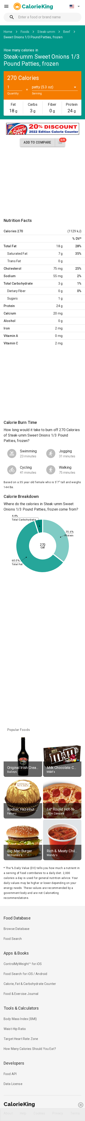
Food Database (17, 918)
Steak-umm (46, 32)
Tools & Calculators (21, 1008)
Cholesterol (13, 268)
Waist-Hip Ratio (15, 1029)
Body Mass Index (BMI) (20, 1019)
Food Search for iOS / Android (25, 974)
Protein (9, 306)
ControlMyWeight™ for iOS (23, 964)
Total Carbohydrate (18, 283)
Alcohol (9, 321)
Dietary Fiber (16, 291)
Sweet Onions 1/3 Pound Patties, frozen (33, 37)
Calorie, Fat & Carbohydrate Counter (30, 984)
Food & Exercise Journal (21, 994)
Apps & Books (16, 953)
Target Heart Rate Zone (21, 1039)
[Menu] (6, 6)
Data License (13, 1084)
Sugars (12, 298)
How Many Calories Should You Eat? (30, 1049)
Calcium (10, 313)
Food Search (13, 939)
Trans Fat (14, 261)
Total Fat (10, 246)
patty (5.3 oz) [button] (42, 87)
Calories (10, 231)
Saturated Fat (17, 253)
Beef (66, 32)
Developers (14, 1063)
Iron (7, 328)
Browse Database (16, 929)
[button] (74, 6)
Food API (10, 1074)
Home (8, 32)
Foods (25, 32)
